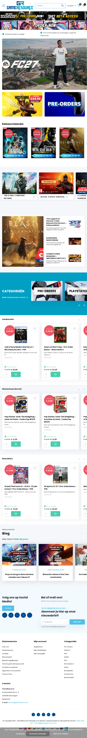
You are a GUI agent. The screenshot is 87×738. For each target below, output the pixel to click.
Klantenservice (7, 650)
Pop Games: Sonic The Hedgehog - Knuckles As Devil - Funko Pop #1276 (59, 419)
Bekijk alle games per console (14, 297)
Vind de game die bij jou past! (13, 664)
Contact (8, 608)
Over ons (5, 647)
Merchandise (69, 677)
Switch (66, 657)
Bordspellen (68, 671)
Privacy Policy (7, 674)
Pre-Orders (68, 647)
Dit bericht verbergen (37, 734)
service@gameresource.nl (53, 608)
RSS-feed (80, 721)
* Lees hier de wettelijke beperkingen (53, 627)
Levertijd (5, 654)
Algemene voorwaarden (11, 671)
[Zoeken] (62, 5)
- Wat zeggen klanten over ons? (43, 723)
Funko (66, 667)
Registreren (38, 647)
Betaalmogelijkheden (10, 660)
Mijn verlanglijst (39, 654)
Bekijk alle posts (20, 539)
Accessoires (68, 674)
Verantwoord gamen (10, 667)
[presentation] (79, 305)
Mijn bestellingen (40, 650)
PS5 (65, 654)
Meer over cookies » (61, 734)
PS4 (65, 660)
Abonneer (77, 622)
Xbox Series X (69, 664)
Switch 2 (67, 650)
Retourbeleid (7, 657)
